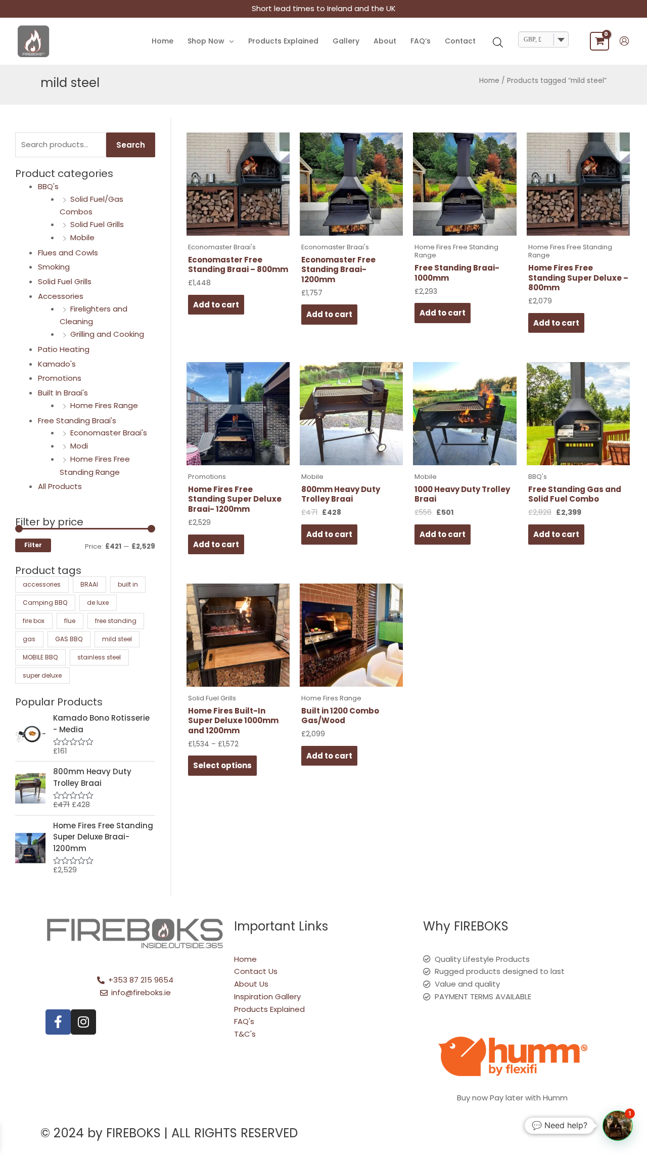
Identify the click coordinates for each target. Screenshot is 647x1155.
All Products (60, 486)
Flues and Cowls (68, 252)
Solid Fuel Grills (97, 224)
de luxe (98, 602)
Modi (79, 445)
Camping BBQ (45, 602)
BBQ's (48, 186)
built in (128, 584)
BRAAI (89, 584)
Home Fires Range (104, 405)
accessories (42, 584)
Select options (222, 765)
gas (29, 639)
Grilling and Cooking (107, 334)
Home (489, 80)
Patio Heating (63, 349)
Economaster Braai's (108, 432)
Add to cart (216, 304)
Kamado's (57, 364)
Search (130, 145)
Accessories (60, 296)
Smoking (54, 266)
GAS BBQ (68, 639)
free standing (115, 620)
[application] (229, 41)
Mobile (82, 237)
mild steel (117, 639)
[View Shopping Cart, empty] (599, 41)
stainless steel (99, 657)
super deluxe (42, 675)
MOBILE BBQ (40, 657)
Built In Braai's (63, 392)
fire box (33, 620)
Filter (33, 545)
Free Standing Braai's (77, 420)
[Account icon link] (624, 41)
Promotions (59, 378)
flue (69, 620)
